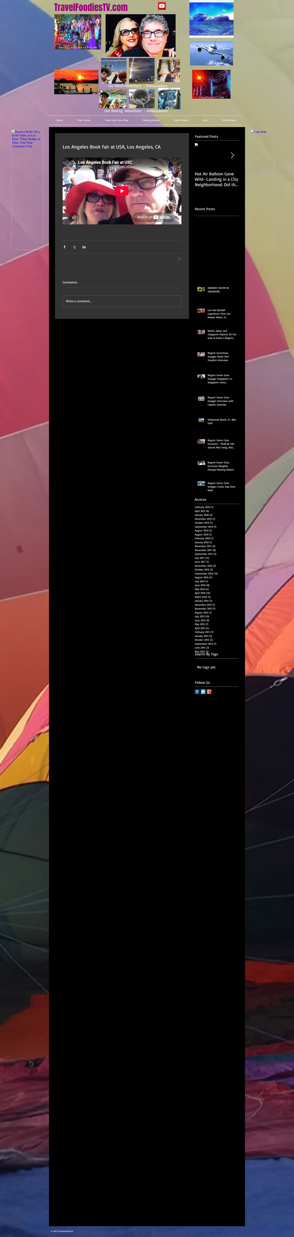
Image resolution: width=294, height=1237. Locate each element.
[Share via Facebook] (64, 247)
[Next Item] (232, 155)
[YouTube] (162, 6)
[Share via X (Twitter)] (74, 247)
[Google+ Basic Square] (209, 691)
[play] (222, 34)
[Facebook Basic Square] (197, 691)
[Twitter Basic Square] (203, 691)
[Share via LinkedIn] (84, 247)
